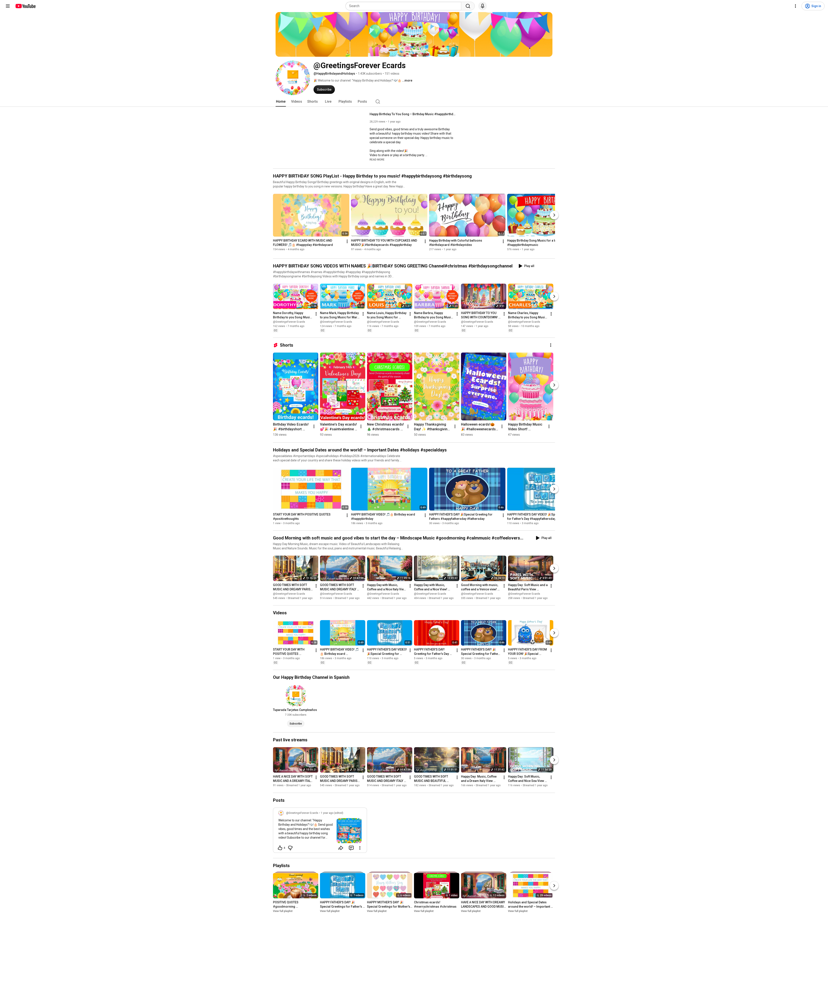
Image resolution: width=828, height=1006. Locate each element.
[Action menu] (360, 848)
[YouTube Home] (25, 6)
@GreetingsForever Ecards (289, 321)
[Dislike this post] (290, 847)
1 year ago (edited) (332, 812)
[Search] (468, 6)
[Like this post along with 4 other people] (280, 847)
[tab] (281, 101)
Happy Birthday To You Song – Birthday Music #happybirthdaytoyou (413, 114)
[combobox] (404, 6)
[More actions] (347, 241)
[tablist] (414, 101)
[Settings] (795, 6)
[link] (320, 831)
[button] (377, 159)
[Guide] (7, 6)
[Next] (554, 215)
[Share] (341, 848)
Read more (377, 159)
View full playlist (283, 911)
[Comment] (351, 848)
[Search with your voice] (482, 6)
